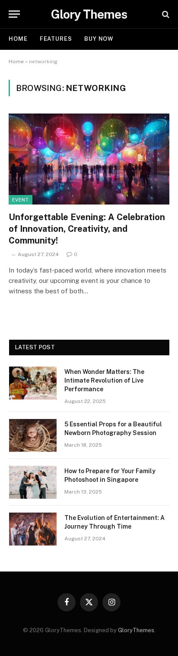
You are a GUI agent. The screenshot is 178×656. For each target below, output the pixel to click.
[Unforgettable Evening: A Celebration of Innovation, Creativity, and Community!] (89, 159)
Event (20, 199)
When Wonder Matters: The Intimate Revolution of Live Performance (104, 380)
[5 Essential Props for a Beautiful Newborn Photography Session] (33, 435)
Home (18, 39)
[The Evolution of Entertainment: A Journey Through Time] (33, 529)
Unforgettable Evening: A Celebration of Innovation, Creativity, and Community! (87, 229)
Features (56, 39)
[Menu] (14, 14)
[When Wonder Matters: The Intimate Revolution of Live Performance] (33, 383)
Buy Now (99, 39)
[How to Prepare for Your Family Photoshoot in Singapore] (33, 482)
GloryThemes (136, 630)
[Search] (164, 14)
